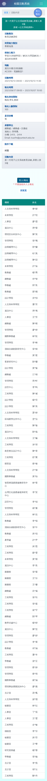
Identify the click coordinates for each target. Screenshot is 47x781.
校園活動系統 (22, 3)
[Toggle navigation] (41, 3)
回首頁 (23, 190)
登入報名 (38, 12)
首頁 (6, 12)
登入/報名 (23, 180)
